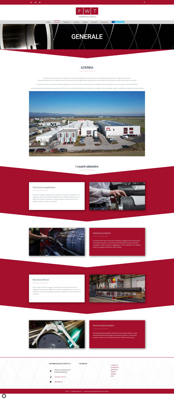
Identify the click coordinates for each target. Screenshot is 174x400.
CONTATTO (114, 365)
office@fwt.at (58, 382)
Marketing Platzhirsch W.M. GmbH (99, 391)
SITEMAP (113, 374)
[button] (4, 396)
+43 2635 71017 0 (60, 377)
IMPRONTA (114, 369)
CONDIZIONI (115, 367)
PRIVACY (113, 372)
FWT (68, 391)
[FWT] (87, 92)
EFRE (112, 376)
